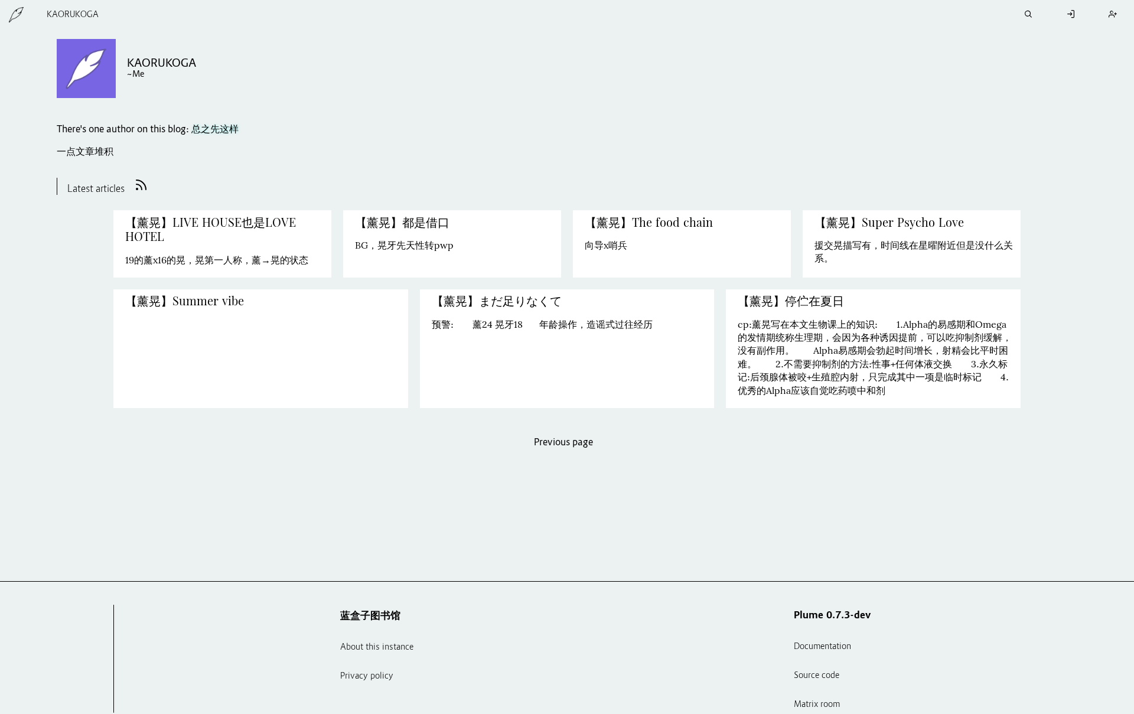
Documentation (822, 647)
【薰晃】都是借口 (402, 222)
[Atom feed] (141, 190)
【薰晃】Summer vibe (186, 301)
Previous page (563, 442)
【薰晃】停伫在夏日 (791, 301)
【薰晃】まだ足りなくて (497, 301)
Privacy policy (366, 676)
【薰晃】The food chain (649, 222)
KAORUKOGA (73, 15)
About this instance (376, 647)
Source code (816, 676)
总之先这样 (215, 129)
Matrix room (817, 704)
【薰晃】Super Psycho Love (889, 222)
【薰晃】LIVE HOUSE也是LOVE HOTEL (210, 229)
